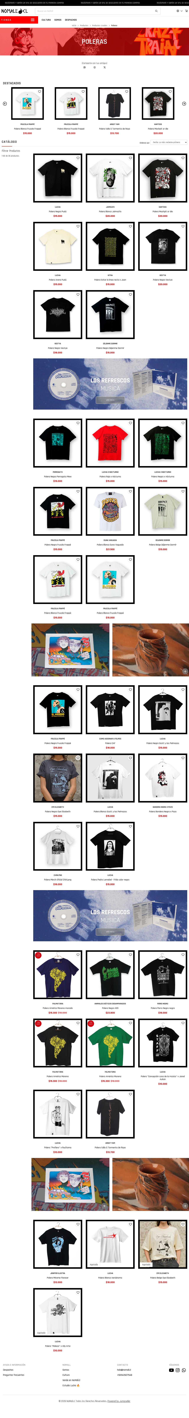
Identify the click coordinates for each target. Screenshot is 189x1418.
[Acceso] (180, 11)
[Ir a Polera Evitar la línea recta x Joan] (110, 246)
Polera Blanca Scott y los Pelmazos (110, 811)
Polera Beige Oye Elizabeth (162, 1277)
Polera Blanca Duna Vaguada (110, 544)
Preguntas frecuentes (13, 1375)
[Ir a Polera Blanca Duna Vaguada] (110, 511)
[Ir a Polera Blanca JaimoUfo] (116, 103)
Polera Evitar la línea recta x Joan (110, 279)
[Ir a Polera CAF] (110, 709)
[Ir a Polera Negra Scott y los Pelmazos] (162, 709)
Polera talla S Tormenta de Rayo (29, 128)
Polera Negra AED (110, 1008)
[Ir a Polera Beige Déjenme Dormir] (162, 511)
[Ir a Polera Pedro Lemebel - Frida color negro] (110, 846)
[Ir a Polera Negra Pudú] (57, 178)
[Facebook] (94, 67)
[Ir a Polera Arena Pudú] (57, 246)
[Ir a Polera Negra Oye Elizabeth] (57, 778)
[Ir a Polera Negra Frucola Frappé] (57, 511)
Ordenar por (144, 143)
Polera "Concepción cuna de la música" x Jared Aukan (163, 1078)
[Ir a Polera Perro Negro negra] (162, 974)
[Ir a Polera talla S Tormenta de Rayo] (29, 103)
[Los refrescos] (110, 384)
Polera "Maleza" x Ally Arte (57, 1346)
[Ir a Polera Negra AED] (110, 974)
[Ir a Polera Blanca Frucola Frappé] (57, 579)
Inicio (74, 26)
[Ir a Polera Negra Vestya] (162, 246)
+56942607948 (124, 1375)
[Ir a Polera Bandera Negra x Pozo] (159, 103)
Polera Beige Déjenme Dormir (162, 544)
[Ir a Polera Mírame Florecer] (57, 1244)
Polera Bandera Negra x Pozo (159, 128)
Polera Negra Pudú (57, 211)
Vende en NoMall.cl (71, 1380)
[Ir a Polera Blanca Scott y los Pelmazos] (110, 778)
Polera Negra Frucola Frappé (58, 544)
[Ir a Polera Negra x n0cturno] (162, 443)
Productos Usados (99, 26)
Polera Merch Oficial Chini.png (57, 879)
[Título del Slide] (70, 649)
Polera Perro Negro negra (163, 1008)
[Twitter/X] (104, 67)
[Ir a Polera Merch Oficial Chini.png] (57, 846)
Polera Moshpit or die (73, 128)
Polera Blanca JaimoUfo (116, 128)
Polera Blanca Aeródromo (110, 1277)
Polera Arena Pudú (57, 279)
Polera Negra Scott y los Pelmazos (162, 743)
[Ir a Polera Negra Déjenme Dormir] (110, 314)
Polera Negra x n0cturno (162, 476)
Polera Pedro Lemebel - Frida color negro (110, 879)
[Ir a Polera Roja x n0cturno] (110, 443)
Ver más (110, 400)
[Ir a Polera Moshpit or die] (72, 103)
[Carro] (187, 11)
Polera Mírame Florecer (58, 1277)
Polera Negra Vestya (162, 279)
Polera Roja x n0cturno (110, 476)
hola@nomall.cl (124, 1370)
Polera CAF (110, 743)
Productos (84, 26)
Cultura (66, 1375)
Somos (65, 1370)
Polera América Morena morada (58, 1008)
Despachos (8, 1370)
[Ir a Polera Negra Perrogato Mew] (57, 443)
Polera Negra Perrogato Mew (57, 476)
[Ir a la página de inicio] (14, 11)
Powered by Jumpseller (118, 1401)
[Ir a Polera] (162, 1043)
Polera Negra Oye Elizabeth (57, 811)
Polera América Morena (58, 1076)
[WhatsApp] (84, 67)
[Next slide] (184, 103)
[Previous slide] (5, 103)
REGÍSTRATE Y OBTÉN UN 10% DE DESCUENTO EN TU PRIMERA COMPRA (74, 3)
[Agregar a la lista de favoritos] (41, 91)
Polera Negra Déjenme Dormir (110, 348)
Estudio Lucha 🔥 (71, 1385)
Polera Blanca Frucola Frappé (57, 613)
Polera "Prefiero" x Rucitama (57, 1147)
